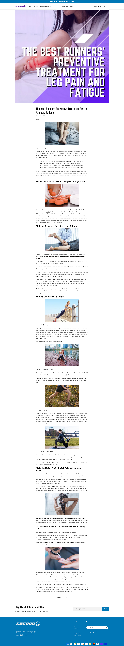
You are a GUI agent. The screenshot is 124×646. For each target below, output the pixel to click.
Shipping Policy (77, 633)
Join (105, 609)
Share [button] (38, 119)
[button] (101, 6)
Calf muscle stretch (44, 410)
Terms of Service (77, 635)
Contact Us (76, 624)
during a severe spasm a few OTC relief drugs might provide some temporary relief (65, 216)
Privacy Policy (76, 628)
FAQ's (75, 626)
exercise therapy (67, 274)
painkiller (47, 212)
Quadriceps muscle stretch (46, 451)
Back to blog (63, 597)
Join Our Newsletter (90, 624)
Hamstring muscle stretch (46, 369)
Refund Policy (77, 631)
